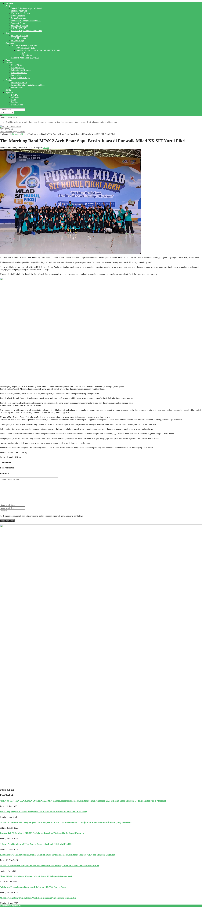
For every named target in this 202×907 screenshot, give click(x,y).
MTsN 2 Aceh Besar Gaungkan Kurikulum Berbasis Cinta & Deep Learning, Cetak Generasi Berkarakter (49, 865)
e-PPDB (14, 95)
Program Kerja (17, 40)
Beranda (9, 3)
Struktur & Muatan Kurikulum (24, 45)
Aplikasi (9, 92)
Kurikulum (10, 43)
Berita (8, 90)
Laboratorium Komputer (21, 70)
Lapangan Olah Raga (20, 77)
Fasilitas (9, 63)
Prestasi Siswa (17, 87)
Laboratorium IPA (19, 72)
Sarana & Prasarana (19, 23)
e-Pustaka (15, 97)
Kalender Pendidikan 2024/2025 (25, 58)
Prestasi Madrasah (19, 82)
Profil (7, 6)
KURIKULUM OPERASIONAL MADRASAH (38, 50)
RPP (24, 53)
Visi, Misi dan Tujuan (20, 13)
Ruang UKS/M (17, 67)
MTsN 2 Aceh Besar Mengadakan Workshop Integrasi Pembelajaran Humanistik (38, 898)
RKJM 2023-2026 (19, 28)
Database (15, 102)
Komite (8, 33)
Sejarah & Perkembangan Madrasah (26, 8)
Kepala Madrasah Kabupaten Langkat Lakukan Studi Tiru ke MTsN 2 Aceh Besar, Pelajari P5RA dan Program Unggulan (57, 855)
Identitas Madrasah (19, 11)
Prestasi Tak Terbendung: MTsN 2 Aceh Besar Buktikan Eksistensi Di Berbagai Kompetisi (42, 833)
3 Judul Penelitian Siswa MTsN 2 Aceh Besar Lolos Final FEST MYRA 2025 (35, 844)
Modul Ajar (27, 55)
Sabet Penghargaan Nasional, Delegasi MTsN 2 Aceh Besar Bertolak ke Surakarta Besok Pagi (43, 811)
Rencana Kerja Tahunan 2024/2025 (26, 30)
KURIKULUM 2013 (25, 48)
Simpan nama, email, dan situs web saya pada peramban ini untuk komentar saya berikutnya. (43, 516)
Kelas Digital (16, 65)
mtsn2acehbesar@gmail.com (12, 131)
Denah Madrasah (18, 18)
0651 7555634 (6, 129)
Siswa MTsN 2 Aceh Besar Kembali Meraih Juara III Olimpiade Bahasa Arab (36, 876)
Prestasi (8, 80)
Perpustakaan (17, 75)
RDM (13, 100)
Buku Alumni (17, 105)
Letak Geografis (18, 16)
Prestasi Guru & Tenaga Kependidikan (28, 85)
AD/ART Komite (18, 38)
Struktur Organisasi (19, 25)
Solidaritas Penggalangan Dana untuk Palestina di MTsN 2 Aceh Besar (33, 887)
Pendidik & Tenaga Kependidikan (26, 20)
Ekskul (8, 60)
